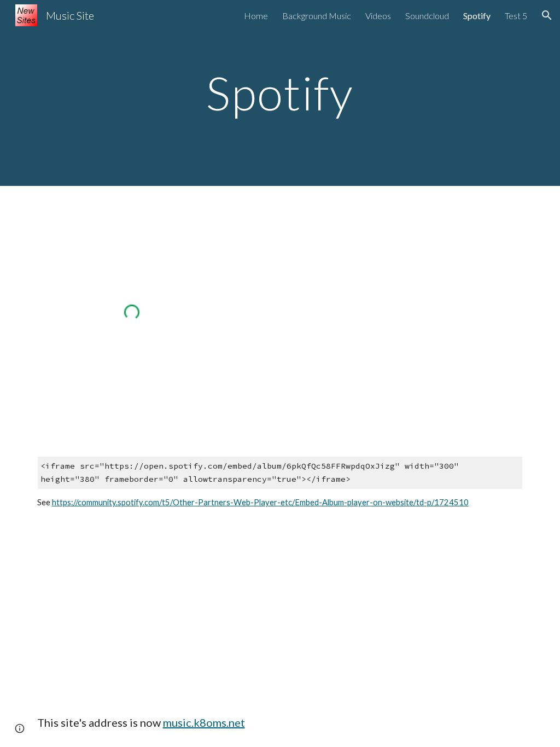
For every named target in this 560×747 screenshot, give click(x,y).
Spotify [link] (477, 15)
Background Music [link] (316, 15)
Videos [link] (378, 15)
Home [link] (256, 15)
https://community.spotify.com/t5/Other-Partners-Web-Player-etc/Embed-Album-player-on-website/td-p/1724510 (260, 502)
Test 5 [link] (516, 15)
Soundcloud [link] (427, 15)
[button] (547, 15)
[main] (279, 92)
